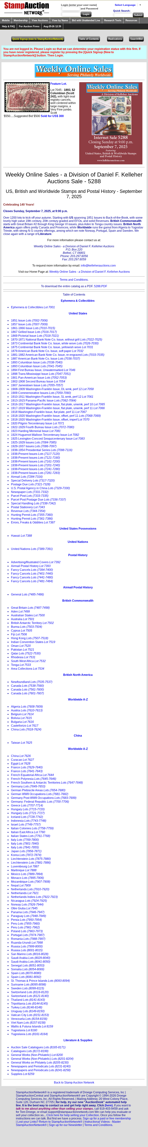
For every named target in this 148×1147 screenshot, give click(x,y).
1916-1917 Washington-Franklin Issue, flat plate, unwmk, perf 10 (58, 404)
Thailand (28, 999)
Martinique (23, 870)
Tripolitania (29, 1003)
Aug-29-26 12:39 (52, 26)
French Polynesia (33, 778)
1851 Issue (29, 320)
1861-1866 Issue (33, 328)
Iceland (27, 816)
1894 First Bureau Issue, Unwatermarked (43, 370)
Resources (131, 20)
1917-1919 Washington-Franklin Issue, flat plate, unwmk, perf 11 (58, 408)
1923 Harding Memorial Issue (36, 431)
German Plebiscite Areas (38, 790)
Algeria (27, 706)
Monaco (27, 877)
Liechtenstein (31, 858)
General (27, 594)
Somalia (27, 969)
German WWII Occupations (39, 794)
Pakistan (22, 649)
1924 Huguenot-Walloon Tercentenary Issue (45, 434)
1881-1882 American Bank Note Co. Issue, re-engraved (57, 354)
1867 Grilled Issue (34, 331)
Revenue (28, 511)
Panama (27, 912)
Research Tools (112, 20)
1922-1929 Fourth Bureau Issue (42, 427)
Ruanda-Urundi (27, 942)
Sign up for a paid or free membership (107, 1118)
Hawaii (21, 535)
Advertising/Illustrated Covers (35, 562)
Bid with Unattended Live (86, 20)
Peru (25, 923)
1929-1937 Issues (33, 446)
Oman (21, 645)
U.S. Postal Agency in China (40, 488)
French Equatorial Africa (32, 775)
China (26, 729)
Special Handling (33, 503)
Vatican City (30, 1015)
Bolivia (21, 718)
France (27, 767)
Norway (27, 904)
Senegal (27, 965)
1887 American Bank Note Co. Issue (45, 358)
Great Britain (30, 607)
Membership (21, 20)
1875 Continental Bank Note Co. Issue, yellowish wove (52, 347)
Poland (27, 931)
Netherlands (30, 889)
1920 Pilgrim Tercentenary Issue (37, 423)
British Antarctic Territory (32, 622)
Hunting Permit (32, 514)
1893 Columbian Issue (36, 362)
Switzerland (30, 992)
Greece (27, 805)
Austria (27, 710)
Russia (27, 946)
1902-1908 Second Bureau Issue (38, 381)
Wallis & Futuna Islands (32, 1026)
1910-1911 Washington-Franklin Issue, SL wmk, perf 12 (52, 396)
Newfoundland (31, 681)
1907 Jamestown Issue (37, 385)
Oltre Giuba (24, 908)
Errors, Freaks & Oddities (33, 522)
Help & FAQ (8, 26)
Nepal (21, 885)
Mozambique (30, 881)
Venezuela (29, 1018)
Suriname (28, 984)
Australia (22, 619)
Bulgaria (22, 721)
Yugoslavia (24, 1030)
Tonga (21, 664)
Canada (27, 685)
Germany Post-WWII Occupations (43, 797)
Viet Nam (28, 1022)
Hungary (28, 809)
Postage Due (30, 484)
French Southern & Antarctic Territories (47, 782)
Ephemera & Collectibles (33, 307)
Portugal (27, 935)
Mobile (6, 20)
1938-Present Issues (35, 453)
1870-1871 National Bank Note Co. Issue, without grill (56, 339)
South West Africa (28, 661)
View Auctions (40, 20)
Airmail (27, 476)
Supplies (22, 1074)
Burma (26, 626)
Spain (26, 973)
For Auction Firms (29, 26)
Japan (26, 851)
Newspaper (29, 491)
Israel (26, 824)
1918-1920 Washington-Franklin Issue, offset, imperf (50, 419)
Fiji (19, 634)
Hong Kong (29, 638)
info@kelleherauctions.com (98, 265)
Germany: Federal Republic (40, 801)
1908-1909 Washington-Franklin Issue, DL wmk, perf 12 (52, 389)
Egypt (20, 763)
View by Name (60, 20)
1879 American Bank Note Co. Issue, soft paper (47, 351)
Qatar (26, 653)
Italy (25, 839)
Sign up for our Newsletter (65, 1124)
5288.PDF (100, 286)
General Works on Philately (40, 1062)
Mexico (27, 874)
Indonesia (28, 820)
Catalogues (29, 1051)
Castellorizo (24, 725)
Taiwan (21, 742)
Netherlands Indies (34, 896)
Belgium (22, 714)
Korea (26, 855)
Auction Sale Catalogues (38, 1047)
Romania (28, 938)
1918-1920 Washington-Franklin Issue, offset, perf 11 (56, 415)
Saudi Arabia (30, 957)
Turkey (26, 1007)
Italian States (30, 835)
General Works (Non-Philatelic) (37, 1054)
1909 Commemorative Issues (41, 392)
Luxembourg (25, 866)
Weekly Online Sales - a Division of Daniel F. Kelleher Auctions (89, 271)
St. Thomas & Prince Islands (40, 980)
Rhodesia (23, 657)
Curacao (22, 759)
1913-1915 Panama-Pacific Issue (43, 400)
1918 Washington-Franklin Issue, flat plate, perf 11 (49, 411)
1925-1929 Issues (33, 442)
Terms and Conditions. (74, 279)
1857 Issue (29, 324)
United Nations (32, 548)
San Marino (29, 954)
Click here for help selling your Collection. (73, 1115)
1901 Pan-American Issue (39, 377)
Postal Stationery (28, 507)
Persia (26, 919)
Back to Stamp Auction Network (74, 1082)
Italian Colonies (32, 828)
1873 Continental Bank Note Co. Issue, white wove (55, 343)
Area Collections (27, 668)
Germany (28, 786)
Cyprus (21, 630)
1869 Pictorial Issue (35, 335)
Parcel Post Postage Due (38, 499)
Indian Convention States (33, 642)
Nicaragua (29, 900)
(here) (109, 1105)
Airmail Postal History (31, 566)
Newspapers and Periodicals (41, 1066)
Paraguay (28, 915)
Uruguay (28, 1011)
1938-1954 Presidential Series (41, 450)
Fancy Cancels (32, 569)
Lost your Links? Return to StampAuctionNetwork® (49, 1121)
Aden (20, 611)
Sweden (27, 988)
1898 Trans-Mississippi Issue (41, 373)
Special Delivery (33, 480)
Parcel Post (29, 495)
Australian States (28, 615)
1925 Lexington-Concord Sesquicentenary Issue (48, 438)
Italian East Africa (28, 832)
